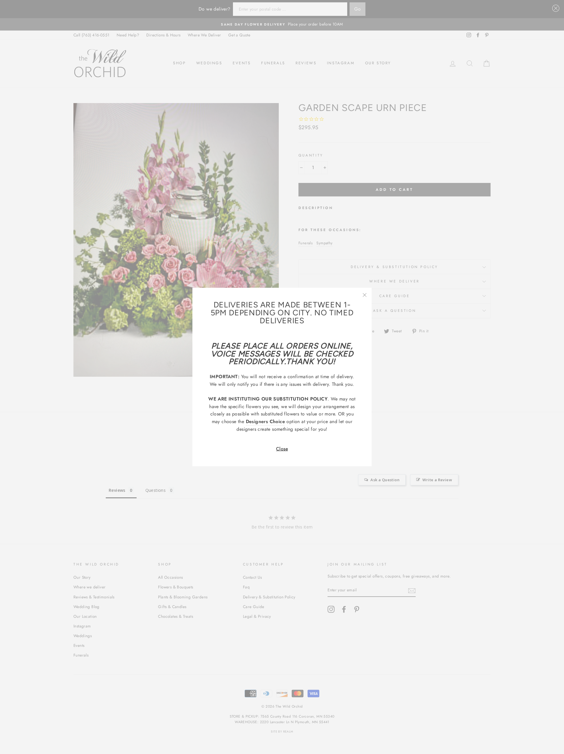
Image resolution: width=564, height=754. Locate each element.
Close (282, 448)
